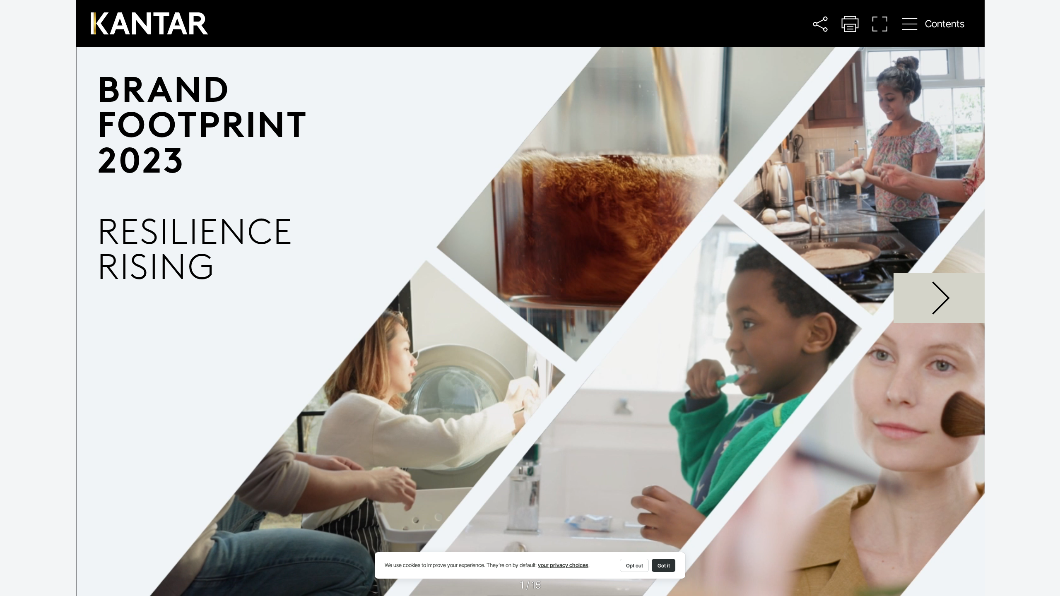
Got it (664, 565)
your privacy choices (563, 565)
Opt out (634, 565)
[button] (820, 24)
